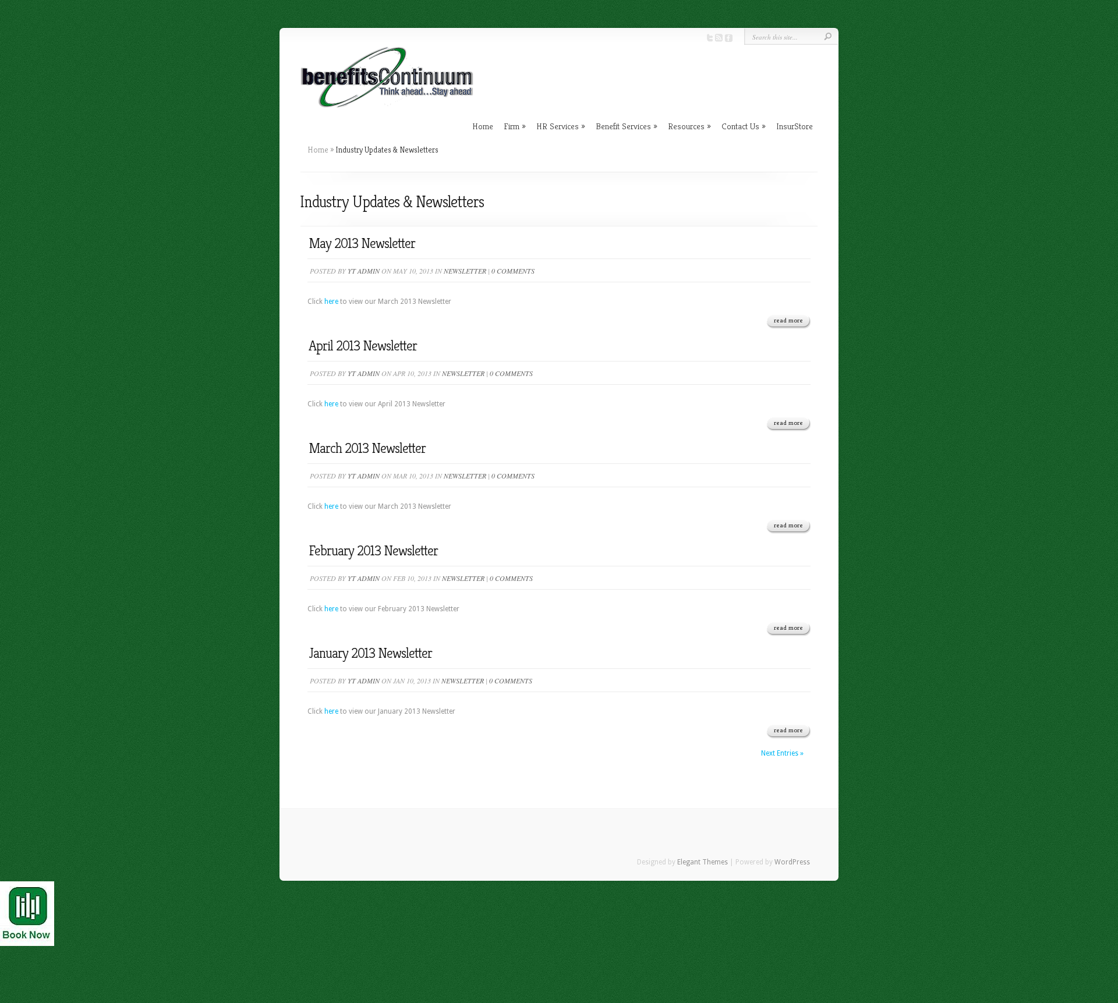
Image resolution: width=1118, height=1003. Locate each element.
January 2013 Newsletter (370, 653)
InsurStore (794, 126)
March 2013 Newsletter (367, 448)
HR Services (557, 126)
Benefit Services (623, 126)
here (332, 301)
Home (482, 126)
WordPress (792, 862)
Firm (511, 126)
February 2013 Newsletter (373, 550)
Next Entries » (782, 753)
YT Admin (364, 270)
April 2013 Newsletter (363, 346)
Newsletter (465, 270)
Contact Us (740, 126)
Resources (686, 126)
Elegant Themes (702, 862)
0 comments (513, 270)
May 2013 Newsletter (362, 243)
